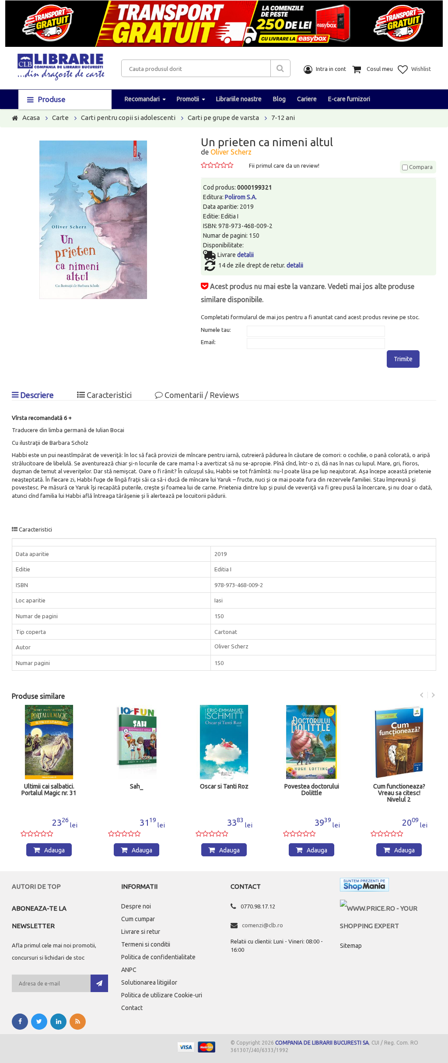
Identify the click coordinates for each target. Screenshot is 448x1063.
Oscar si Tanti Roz (224, 786)
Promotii (188, 98)
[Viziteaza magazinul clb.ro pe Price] (388, 908)
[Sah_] (136, 742)
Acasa (31, 117)
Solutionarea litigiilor (149, 982)
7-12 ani (283, 117)
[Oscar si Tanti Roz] (224, 742)
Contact (132, 1007)
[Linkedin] (58, 1022)
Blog (279, 98)
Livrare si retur (140, 931)
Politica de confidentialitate (158, 957)
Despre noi (136, 906)
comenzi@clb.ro (262, 925)
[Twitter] (39, 1022)
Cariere (307, 98)
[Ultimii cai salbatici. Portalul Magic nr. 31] (49, 742)
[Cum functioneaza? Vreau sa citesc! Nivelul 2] (399, 742)
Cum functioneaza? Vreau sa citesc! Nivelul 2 (399, 793)
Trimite (403, 359)
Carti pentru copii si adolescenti (128, 117)
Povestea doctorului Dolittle (311, 789)
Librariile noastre (239, 98)
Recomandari (142, 98)
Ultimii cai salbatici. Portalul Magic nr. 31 (49, 789)
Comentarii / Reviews (201, 395)
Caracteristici (108, 395)
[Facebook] (20, 1022)
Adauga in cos (53, 851)
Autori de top (36, 886)
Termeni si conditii (145, 944)
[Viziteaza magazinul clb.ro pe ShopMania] (364, 886)
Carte (60, 117)
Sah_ (136, 786)
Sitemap (351, 945)
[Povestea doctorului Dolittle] (311, 742)
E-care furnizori (349, 98)
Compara (420, 167)
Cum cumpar (138, 918)
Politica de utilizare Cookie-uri (161, 995)
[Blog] (78, 1022)
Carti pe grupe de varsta (223, 117)
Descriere (36, 395)
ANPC (128, 969)
